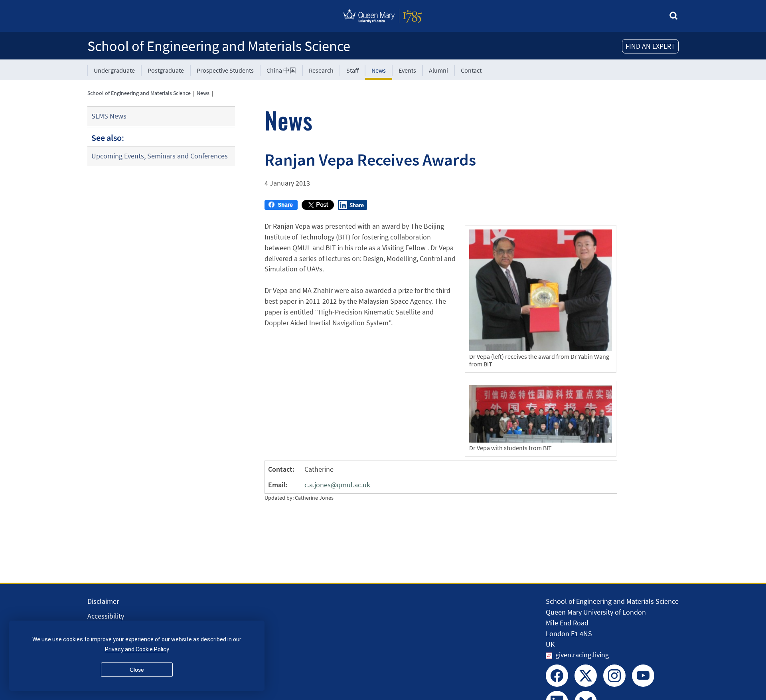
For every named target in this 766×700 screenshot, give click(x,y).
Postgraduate (166, 70)
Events (407, 70)
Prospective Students (225, 70)
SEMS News (108, 116)
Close (137, 669)
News (378, 70)
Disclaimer (103, 601)
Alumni (438, 70)
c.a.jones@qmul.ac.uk (337, 484)
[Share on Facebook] (281, 207)
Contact (471, 70)
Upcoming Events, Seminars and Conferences (159, 155)
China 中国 (281, 70)
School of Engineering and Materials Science (218, 46)
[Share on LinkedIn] (352, 207)
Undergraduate (114, 70)
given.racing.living (582, 654)
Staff (352, 70)
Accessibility (105, 616)
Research (321, 70)
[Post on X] (318, 207)
